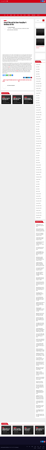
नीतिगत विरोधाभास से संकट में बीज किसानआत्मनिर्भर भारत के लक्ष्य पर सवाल (40, 288)
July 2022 (37, 181)
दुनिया (14, 15)
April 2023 (37, 160)
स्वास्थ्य (25, 15)
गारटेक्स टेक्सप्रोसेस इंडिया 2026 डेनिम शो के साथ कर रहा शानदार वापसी (39, 344)
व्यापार (18, 15)
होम (4, 15)
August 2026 (38, 64)
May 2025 (37, 100)
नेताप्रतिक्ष (27, 28)
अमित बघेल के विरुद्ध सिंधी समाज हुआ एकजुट (16, 99)
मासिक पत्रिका (33, 15)
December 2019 (38, 205)
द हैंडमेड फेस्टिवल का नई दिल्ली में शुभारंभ (6, 429)
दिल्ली (17, 70)
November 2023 (38, 143)
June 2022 (38, 184)
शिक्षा (21, 15)
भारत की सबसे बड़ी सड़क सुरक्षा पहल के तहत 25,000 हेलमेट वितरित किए (40, 298)
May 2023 (37, 157)
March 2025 (38, 105)
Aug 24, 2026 (27, 431)
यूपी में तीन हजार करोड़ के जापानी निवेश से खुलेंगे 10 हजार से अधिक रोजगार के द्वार (40, 258)
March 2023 (38, 162)
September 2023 (39, 148)
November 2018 (38, 215)
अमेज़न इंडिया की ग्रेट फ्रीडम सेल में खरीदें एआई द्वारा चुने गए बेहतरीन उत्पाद (40, 324)
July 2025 (37, 95)
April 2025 (37, 102)
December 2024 (38, 112)
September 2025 (39, 90)
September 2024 (39, 119)
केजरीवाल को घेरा (24, 28)
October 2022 (38, 174)
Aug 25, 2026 (16, 431)
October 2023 (38, 145)
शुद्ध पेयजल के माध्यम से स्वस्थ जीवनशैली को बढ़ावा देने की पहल (40, 314)
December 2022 (38, 169)
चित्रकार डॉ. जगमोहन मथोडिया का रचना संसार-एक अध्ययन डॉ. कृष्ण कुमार (40, 373)
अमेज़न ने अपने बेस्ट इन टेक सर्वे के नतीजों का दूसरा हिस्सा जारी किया (40, 230)
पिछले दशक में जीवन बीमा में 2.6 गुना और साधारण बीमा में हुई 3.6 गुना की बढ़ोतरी (40, 386)
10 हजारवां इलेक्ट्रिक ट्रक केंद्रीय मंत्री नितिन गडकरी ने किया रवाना (40, 252)
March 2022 (38, 191)
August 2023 (38, 150)
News (25, 427)
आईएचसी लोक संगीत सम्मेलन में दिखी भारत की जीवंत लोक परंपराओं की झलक (40, 303)
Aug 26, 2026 (5, 431)
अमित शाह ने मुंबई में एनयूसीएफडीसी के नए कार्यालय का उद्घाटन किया (40, 309)
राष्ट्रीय (11, 15)
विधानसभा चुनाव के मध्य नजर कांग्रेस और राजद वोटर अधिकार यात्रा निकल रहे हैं (28, 100)
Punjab (14, 28)
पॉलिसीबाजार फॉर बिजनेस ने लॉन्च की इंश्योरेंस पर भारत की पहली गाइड (40, 354)
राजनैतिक (29, 15)
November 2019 (38, 208)
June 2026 (38, 69)
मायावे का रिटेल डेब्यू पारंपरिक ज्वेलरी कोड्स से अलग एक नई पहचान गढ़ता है (40, 283)
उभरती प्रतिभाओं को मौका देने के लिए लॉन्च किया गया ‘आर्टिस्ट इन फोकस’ (40, 243)
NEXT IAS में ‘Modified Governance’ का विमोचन (28, 430)
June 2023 (38, 155)
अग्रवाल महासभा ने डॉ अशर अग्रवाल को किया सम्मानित (40, 430)
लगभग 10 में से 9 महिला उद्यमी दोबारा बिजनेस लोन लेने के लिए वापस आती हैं (40, 335)
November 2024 (38, 114)
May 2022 (37, 186)
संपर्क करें (38, 15)
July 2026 (37, 66)
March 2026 (38, 76)
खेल (7, 15)
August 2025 (38, 93)
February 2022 (38, 193)
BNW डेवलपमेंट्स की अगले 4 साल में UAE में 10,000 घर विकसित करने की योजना (40, 363)
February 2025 (38, 107)
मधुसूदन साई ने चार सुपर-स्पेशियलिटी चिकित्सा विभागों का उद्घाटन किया (40, 391)
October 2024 (38, 117)
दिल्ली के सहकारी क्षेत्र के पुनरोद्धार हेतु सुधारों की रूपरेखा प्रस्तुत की (40, 350)
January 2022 (38, 196)
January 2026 (38, 81)
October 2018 (38, 217)
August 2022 (38, 179)
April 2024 (37, 131)
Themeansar (16, 447)
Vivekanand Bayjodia (11, 27)
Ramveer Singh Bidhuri (18, 28)
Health (37, 427)
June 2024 (38, 126)
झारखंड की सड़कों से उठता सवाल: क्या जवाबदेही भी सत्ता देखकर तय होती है (6, 100)
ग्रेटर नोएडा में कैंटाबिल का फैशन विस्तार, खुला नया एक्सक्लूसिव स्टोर (39, 273)
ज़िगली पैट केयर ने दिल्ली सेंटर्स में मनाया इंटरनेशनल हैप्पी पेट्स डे (40, 340)
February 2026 (38, 78)
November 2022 (38, 172)
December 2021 (38, 198)
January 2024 (38, 138)
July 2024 (37, 124)
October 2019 (38, 210)
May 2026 (37, 71)
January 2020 (38, 203)
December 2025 (38, 83)
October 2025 (38, 88)
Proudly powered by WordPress (5, 447)
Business (15, 427)
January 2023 (38, 167)
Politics (5, 20)
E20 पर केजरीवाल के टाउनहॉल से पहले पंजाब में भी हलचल (40, 358)
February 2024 (38, 136)
